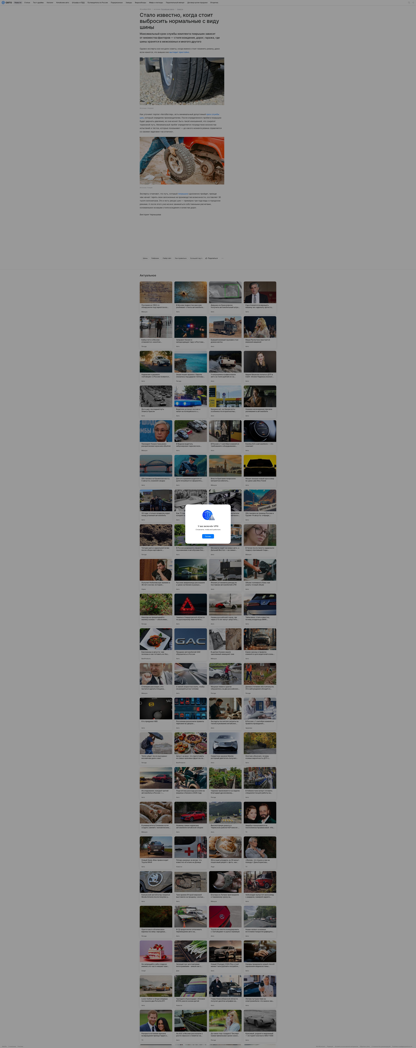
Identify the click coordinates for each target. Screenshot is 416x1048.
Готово (208, 536)
